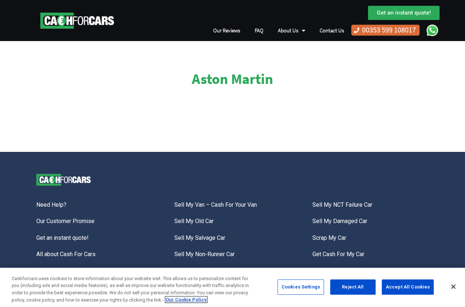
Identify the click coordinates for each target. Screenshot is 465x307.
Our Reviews (226, 30)
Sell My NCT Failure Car (342, 204)
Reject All (353, 287)
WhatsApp (432, 30)
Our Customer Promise (65, 221)
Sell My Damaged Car (339, 221)
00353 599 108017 (389, 30)
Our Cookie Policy (186, 299)
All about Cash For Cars (66, 254)
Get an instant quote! (62, 237)
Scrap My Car (329, 237)
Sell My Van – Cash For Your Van (215, 204)
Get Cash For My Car (338, 254)
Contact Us (332, 30)
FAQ (259, 30)
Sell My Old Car (194, 221)
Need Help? (51, 204)
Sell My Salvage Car (199, 237)
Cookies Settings (301, 287)
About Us (288, 30)
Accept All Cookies (408, 287)
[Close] (453, 287)
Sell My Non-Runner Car (204, 254)
